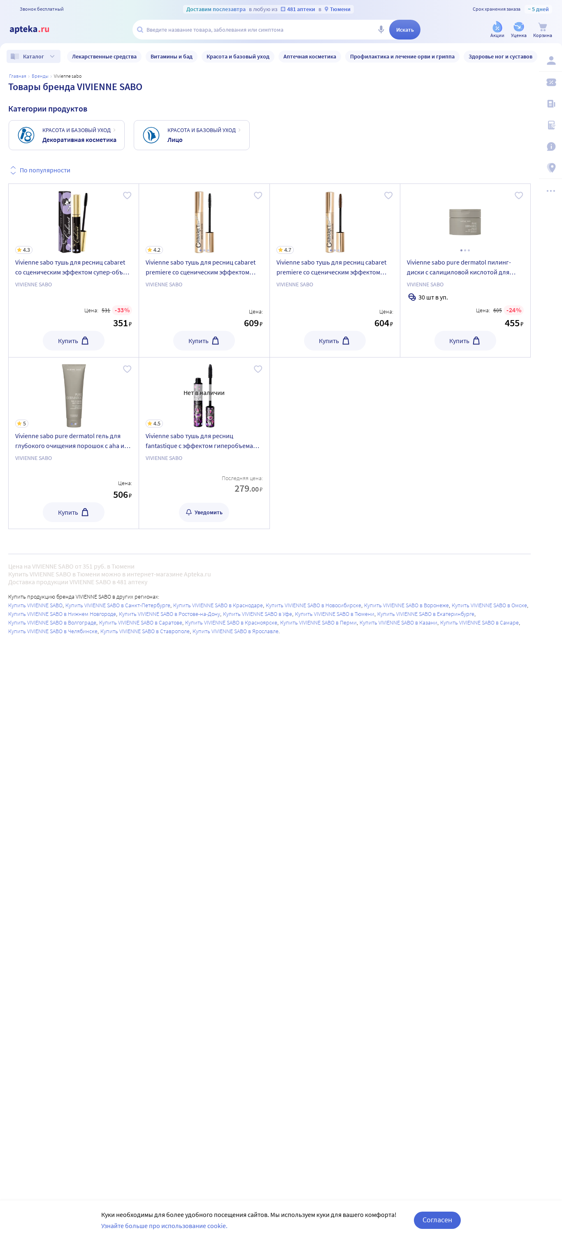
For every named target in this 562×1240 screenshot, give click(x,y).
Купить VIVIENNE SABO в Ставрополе (145, 631)
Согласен (437, 1219)
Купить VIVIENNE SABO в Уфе (257, 614)
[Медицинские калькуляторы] (550, 125)
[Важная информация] (550, 146)
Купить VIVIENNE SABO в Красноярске (231, 622)
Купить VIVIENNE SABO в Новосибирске (313, 605)
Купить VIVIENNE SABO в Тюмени (334, 614)
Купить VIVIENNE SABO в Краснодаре (218, 605)
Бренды (40, 76)
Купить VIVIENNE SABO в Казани (398, 622)
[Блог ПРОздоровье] (550, 103)
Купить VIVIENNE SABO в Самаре (479, 622)
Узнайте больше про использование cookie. (164, 1225)
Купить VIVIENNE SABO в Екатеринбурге (425, 614)
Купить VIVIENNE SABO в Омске (489, 605)
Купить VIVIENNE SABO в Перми (318, 622)
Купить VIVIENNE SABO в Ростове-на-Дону (169, 614)
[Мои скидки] (550, 82)
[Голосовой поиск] (381, 29)
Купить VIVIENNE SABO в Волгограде (52, 622)
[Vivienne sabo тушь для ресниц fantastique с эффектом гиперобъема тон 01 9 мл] (204, 443)
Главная (17, 76)
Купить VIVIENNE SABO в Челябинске (53, 631)
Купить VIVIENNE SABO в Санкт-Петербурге (117, 605)
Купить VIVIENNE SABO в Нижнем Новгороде (62, 614)
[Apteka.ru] (36, 30)
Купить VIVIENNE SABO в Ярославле (236, 631)
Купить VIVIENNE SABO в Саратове (140, 622)
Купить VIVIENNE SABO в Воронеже (406, 605)
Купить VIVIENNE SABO (35, 605)
